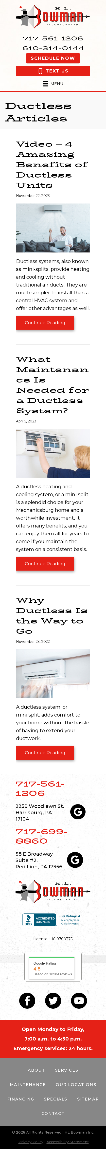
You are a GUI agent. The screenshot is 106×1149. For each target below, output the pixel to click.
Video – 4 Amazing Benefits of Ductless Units (52, 164)
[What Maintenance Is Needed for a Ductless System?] (53, 453)
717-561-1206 (53, 38)
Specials (55, 1099)
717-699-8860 (42, 836)
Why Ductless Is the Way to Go (52, 616)
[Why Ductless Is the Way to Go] (53, 673)
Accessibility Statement (68, 1142)
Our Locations (76, 1084)
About (36, 1070)
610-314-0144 (53, 48)
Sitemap (88, 1099)
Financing (20, 1099)
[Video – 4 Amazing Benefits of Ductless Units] (53, 227)
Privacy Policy (30, 1142)
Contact (53, 1113)
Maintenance (28, 1084)
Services (66, 1070)
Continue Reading (45, 325)
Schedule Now (53, 58)
